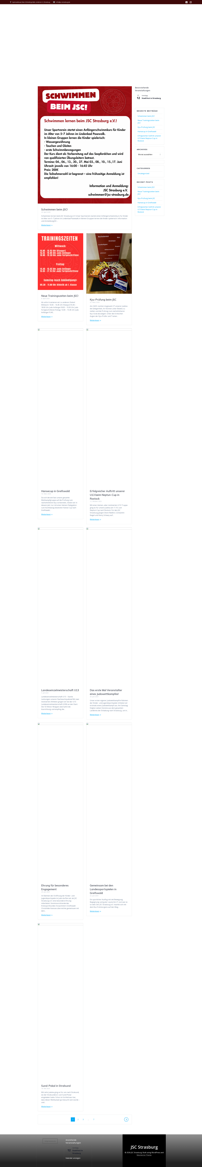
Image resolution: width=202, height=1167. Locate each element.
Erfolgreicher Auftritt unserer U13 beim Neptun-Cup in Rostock (107, 495)
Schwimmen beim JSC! (54, 209)
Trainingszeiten (118, 8)
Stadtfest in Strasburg (151, 98)
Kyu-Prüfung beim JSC (103, 299)
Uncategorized (143, 173)
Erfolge (163, 8)
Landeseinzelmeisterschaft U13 (60, 690)
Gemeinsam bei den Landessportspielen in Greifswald (103, 889)
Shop (190, 8)
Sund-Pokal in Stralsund (56, 1085)
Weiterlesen (46, 225)
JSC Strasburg (20, 8)
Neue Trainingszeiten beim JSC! (59, 295)
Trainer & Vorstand (138, 8)
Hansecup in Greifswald (55, 491)
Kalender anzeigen (142, 103)
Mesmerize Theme (144, 1155)
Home (105, 8)
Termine (153, 8)
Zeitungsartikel (177, 8)
